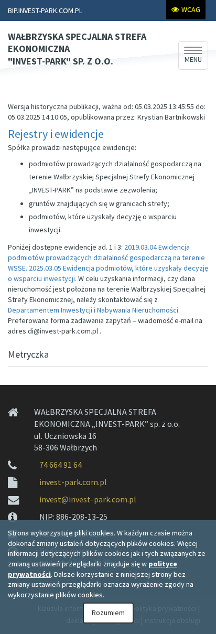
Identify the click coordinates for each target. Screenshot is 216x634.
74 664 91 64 (60, 464)
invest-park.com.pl (73, 482)
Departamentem (93, 310)
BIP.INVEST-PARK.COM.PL (45, 10)
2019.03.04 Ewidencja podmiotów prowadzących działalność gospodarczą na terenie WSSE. (106, 257)
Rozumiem (108, 612)
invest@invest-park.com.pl (87, 499)
